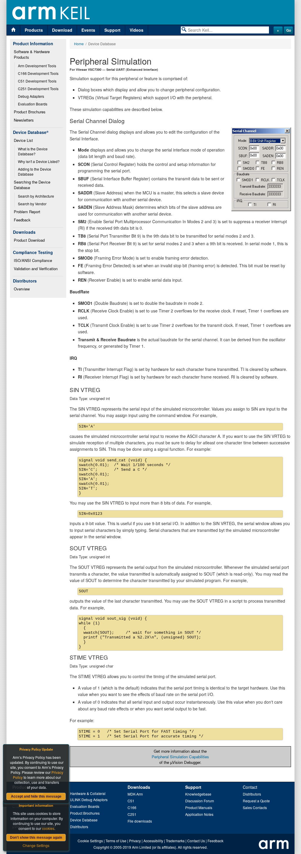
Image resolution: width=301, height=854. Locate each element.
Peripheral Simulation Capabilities (180, 756)
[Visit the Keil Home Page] (13, 30)
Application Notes (199, 814)
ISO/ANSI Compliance (33, 260)
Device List (23, 140)
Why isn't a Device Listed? (39, 161)
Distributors (79, 826)
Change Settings (36, 845)
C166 (132, 807)
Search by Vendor (32, 203)
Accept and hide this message (36, 796)
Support (112, 30)
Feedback (22, 220)
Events (88, 30)
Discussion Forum (199, 800)
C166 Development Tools (38, 73)
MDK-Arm (135, 793)
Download (62, 30)
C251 (132, 814)
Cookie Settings (90, 840)
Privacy (135, 840)
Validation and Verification (36, 268)
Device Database (84, 819)
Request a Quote (256, 800)
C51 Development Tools (37, 80)
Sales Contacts (255, 807)
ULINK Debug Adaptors (89, 799)
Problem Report (27, 211)
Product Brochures (30, 112)
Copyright (101, 847)
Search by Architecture (36, 196)
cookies (48, 828)
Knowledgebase (198, 793)
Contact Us (196, 840)
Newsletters (24, 120)
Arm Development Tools (37, 65)
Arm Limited (141, 847)
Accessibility (153, 840)
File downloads (140, 820)
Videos (136, 30)
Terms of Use (116, 840)
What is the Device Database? (33, 151)
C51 (131, 800)
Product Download (29, 240)
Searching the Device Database (32, 184)
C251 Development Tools (38, 88)
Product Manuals (198, 807)
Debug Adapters (31, 96)
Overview (22, 289)
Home (79, 43)
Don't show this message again (36, 837)
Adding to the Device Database (35, 171)
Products (34, 30)
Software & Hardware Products (32, 54)
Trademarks (175, 840)
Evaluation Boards (32, 103)
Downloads (139, 787)
